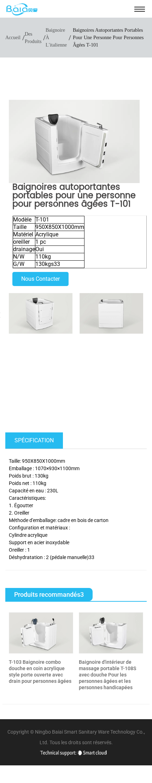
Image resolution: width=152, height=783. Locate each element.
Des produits (33, 37)
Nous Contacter (40, 278)
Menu (139, 9)
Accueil (13, 37)
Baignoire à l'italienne (56, 38)
